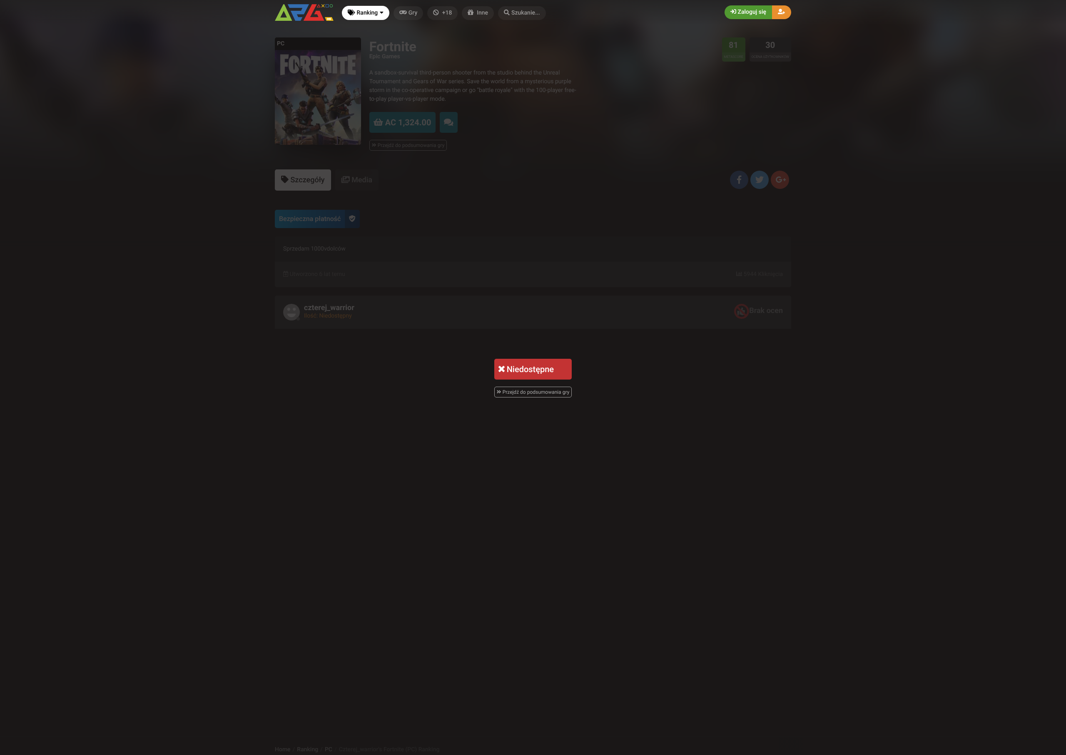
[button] (522, 13)
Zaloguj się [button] (751, 12)
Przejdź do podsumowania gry (535, 392)
